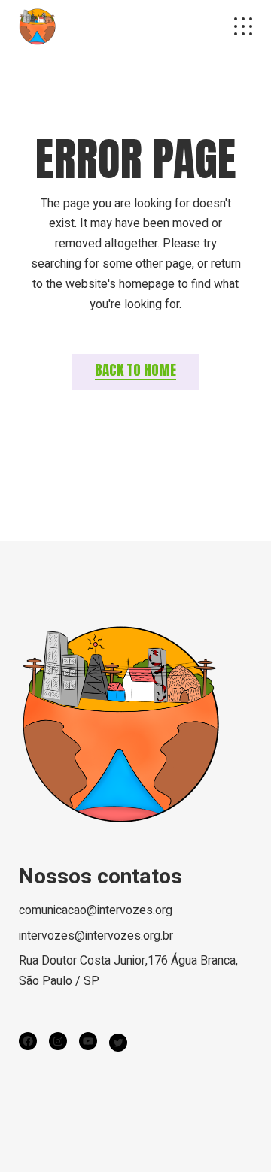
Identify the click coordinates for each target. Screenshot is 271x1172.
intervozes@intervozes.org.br (96, 936)
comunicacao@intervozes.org (95, 910)
